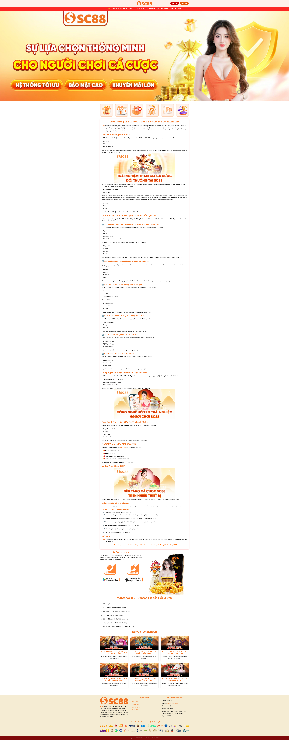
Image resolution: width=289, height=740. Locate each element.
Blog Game (152, 8)
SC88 (109, 8)
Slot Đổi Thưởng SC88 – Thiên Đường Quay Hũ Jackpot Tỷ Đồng (144, 679)
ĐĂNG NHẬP (184, 3)
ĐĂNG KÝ (174, 3)
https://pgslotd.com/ (172, 703)
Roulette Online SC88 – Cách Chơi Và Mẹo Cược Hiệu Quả (174, 679)
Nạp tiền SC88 (136, 707)
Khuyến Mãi (172, 8)
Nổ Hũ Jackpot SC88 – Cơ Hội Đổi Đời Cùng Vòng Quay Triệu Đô (114, 679)
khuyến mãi (123, 447)
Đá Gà (134, 8)
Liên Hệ (179, 8)
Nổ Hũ (125, 8)
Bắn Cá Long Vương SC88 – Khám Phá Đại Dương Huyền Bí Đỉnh (144, 652)
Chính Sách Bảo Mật (146, 722)
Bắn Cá (130, 8)
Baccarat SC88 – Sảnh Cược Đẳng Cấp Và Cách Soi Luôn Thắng (174, 652)
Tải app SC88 (135, 702)
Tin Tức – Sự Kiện (163, 8)
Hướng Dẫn (144, 8)
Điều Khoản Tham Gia (134, 722)
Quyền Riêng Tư (156, 722)
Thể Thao (114, 8)
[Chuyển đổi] (101, 604)
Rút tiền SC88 (135, 710)
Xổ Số (138, 8)
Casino (120, 8)
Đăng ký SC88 (135, 704)
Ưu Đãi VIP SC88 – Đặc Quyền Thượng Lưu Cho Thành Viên (114, 652)
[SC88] (144, 3)
